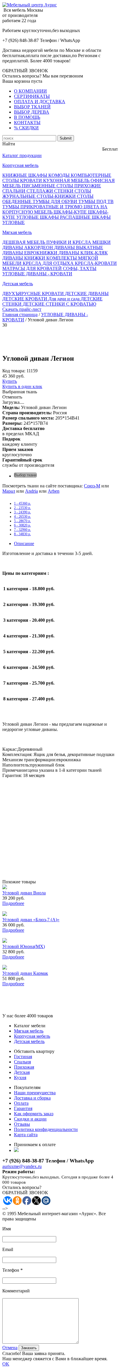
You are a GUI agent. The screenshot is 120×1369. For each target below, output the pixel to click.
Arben (53, 491)
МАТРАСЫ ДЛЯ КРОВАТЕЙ (32, 268)
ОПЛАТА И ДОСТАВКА (39, 101)
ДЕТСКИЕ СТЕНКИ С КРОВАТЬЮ (59, 304)
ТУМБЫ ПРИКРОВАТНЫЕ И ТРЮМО (43, 206)
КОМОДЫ (59, 175)
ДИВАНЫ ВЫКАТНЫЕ (78, 247)
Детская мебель (17, 283)
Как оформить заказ (33, 1113)
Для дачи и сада (64, 298)
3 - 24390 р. (22, 512)
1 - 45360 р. (22, 503)
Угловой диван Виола (24, 892)
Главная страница (20, 314)
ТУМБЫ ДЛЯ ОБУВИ (55, 201)
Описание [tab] (24, 543)
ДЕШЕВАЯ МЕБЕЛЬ (24, 242)
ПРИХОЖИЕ (87, 185)
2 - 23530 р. (22, 508)
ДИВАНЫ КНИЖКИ (24, 258)
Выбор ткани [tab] (25, 475)
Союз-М (92, 485)
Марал (8, 491)
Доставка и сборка (32, 1097)
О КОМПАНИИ (30, 91)
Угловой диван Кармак (25, 973)
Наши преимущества (35, 1092)
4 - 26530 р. (22, 517)
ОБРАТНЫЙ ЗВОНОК (25, 70)
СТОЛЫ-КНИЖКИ (57, 196)
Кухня (20, 1077)
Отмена (9, 1347)
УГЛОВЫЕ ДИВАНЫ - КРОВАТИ (37, 273)
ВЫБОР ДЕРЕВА (31, 112)
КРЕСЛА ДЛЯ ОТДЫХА (49, 263)
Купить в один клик (22, 386)
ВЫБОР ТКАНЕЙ (32, 106)
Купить (9, 381)
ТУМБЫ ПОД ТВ (96, 201)
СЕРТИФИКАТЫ (32, 96)
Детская (22, 1072)
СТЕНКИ (64, 190)
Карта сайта (26, 1134)
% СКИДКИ (26, 127)
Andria (31, 491)
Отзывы (22, 1124)
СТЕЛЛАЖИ (40, 190)
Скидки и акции (30, 1118)
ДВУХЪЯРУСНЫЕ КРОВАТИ (33, 293)
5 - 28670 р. (22, 521)
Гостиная (23, 1056)
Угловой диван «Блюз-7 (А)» (30, 919)
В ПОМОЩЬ (27, 117)
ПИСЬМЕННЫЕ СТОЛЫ (48, 185)
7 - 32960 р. (22, 530)
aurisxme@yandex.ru (22, 1166)
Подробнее (13, 903)
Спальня (22, 1061)
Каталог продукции (22, 155)
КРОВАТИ (31, 180)
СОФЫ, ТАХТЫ (79, 268)
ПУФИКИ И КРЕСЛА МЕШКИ (78, 242)
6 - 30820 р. (22, 525)
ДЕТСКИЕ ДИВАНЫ (87, 293)
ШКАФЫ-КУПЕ (71, 211)
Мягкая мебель (17, 232)
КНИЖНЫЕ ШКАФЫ (25, 175)
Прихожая (24, 1067)
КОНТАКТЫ (27, 122)
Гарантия (23, 1108)
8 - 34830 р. (22, 534)
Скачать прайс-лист (21, 309)
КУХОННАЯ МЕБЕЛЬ (67, 180)
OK (5, 1363)
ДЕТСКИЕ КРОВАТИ (25, 298)
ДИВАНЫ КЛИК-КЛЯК (83, 252)
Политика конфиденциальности (46, 1129)
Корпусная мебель (20, 165)
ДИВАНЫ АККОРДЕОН (28, 247)
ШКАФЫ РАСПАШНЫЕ (66, 217)
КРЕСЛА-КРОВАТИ (96, 263)
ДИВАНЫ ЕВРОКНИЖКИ (30, 252)
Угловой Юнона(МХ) (23, 946)
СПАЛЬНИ (14, 190)
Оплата (21, 1103)
